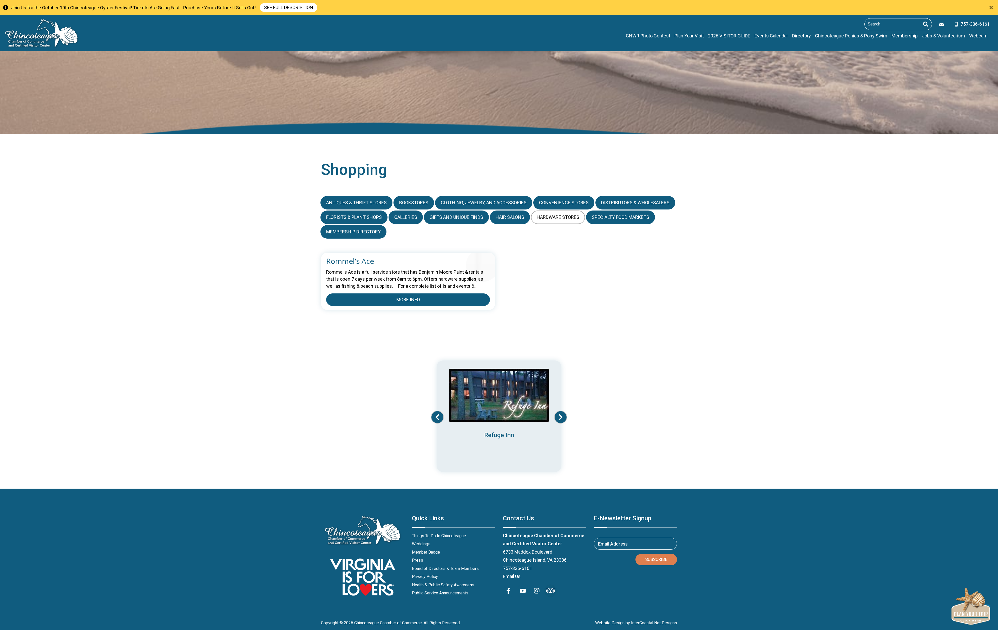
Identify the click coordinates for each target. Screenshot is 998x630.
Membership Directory (353, 231)
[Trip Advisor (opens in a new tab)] (550, 591)
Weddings (421, 543)
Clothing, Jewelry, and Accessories (484, 202)
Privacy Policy (425, 576)
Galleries (405, 217)
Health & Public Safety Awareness (443, 584)
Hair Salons (510, 217)
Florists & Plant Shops (354, 217)
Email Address (613, 543)
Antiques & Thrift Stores (356, 202)
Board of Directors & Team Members (445, 568)
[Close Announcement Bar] (991, 7)
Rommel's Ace (350, 261)
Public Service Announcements (440, 592)
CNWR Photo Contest (648, 35)
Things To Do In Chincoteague (439, 535)
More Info (408, 299)
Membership (904, 35)
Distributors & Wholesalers (635, 202)
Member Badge (426, 552)
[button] (437, 417)
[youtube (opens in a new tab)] (523, 591)
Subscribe (656, 559)
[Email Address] (942, 24)
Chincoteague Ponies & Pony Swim (851, 35)
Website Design (610, 622)
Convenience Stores (564, 202)
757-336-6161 (517, 568)
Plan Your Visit (689, 35)
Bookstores (413, 202)
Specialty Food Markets (620, 217)
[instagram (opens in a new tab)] (536, 591)
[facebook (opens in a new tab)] (509, 591)
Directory (801, 35)
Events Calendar (771, 35)
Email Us (512, 576)
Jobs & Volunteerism (943, 35)
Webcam (978, 35)
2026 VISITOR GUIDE (729, 35)
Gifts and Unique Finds (456, 217)
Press (417, 560)
